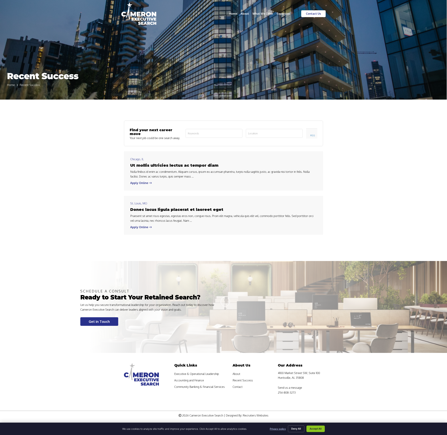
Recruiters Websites (255, 415)
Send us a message (290, 387)
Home (11, 85)
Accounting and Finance (189, 380)
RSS (312, 135)
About (236, 374)
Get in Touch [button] (99, 321)
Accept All (316, 428)
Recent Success (243, 380)
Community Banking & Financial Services (199, 387)
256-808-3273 (287, 392)
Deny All (296, 428)
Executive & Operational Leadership (196, 374)
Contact (238, 387)
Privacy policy (278, 428)
